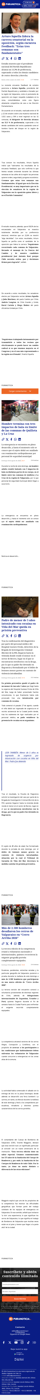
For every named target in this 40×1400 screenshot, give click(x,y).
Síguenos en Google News (20, 1334)
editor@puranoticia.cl (20, 1331)
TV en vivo (28, 2)
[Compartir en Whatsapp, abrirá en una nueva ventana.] (16, 58)
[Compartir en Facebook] (12, 58)
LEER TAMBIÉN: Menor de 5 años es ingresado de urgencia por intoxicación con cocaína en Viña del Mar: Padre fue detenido (21, 757)
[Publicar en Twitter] (8, 58)
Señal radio (28, 6)
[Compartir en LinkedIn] (20, 58)
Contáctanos (20, 1332)
